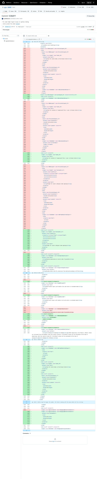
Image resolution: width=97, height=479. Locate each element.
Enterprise (42, 2)
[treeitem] (10, 39)
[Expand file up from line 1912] (26, 42)
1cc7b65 (82, 26)
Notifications (72, 7)
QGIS (9, 7)
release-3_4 (8, 26)
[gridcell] (59, 42)
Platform (8, 2)
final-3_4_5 (28, 26)
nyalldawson (7, 18)
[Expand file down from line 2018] (26, 401)
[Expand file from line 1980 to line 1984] (26, 340)
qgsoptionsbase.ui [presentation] (10, 40)
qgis (5, 7)
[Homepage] (3, 2)
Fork (81, 7)
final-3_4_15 (21, 26)
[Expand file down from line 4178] (26, 430)
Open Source (33, 2)
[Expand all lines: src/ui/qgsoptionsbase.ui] (41, 39)
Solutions (16, 2)
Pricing (50, 2)
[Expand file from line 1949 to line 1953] (26, 273)
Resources (24, 2)
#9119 (13, 26)
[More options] (93, 39)
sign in (53, 441)
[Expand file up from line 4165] (26, 403)
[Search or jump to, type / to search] (78, 2)
